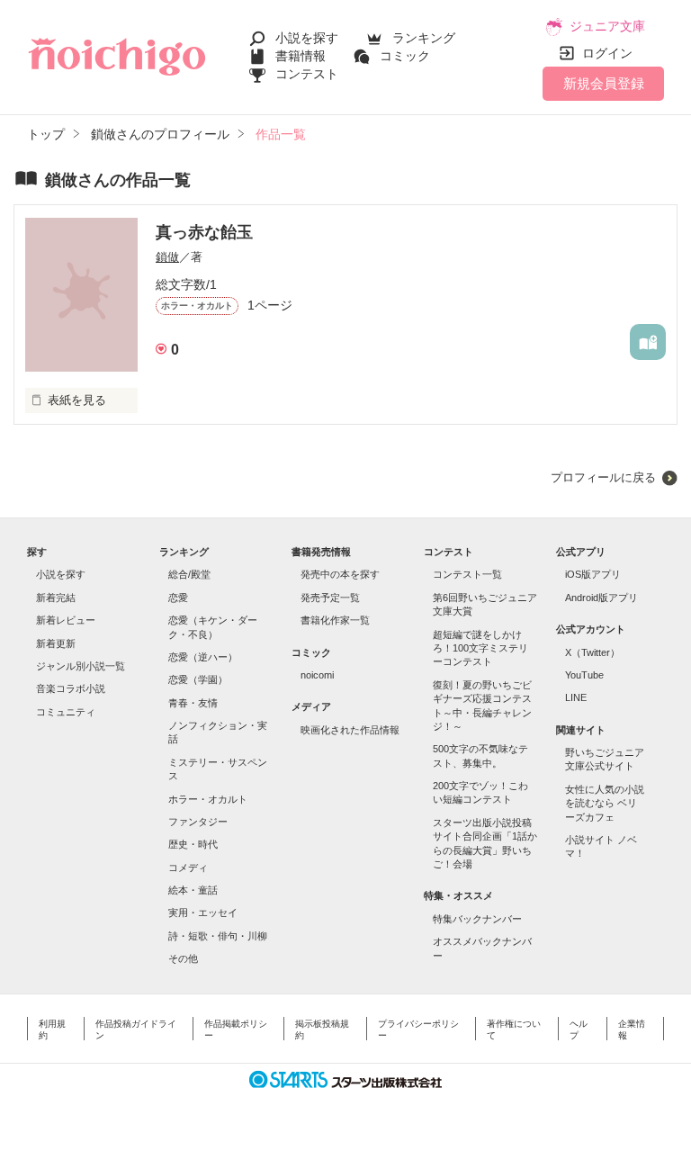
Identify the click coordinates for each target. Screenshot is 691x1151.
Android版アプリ (601, 597)
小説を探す (306, 38)
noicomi (317, 675)
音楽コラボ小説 (70, 688)
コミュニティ (65, 711)
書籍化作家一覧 (335, 620)
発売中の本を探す (340, 574)
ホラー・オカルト (207, 799)
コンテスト (306, 74)
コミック (405, 56)
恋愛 (178, 597)
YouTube (584, 675)
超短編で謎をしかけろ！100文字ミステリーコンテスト (480, 648)
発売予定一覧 (330, 597)
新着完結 (56, 597)
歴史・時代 (193, 844)
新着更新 (56, 643)
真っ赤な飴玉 (204, 232)
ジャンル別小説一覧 (80, 666)
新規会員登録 (603, 83)
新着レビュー (65, 620)
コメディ (188, 867)
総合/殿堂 (189, 574)
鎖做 (167, 257)
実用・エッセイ (203, 912)
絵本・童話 (193, 890)
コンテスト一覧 (467, 574)
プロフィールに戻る (603, 477)
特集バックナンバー (477, 918)
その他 (183, 958)
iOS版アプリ (593, 574)
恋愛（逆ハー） (203, 657)
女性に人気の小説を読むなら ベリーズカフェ (604, 803)
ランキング (423, 38)
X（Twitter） (592, 652)
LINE (576, 697)
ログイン (607, 53)
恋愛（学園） (198, 679)
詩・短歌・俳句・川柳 (217, 936)
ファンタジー (198, 821)
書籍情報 (300, 56)
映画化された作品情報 (350, 729)
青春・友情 (193, 702)
